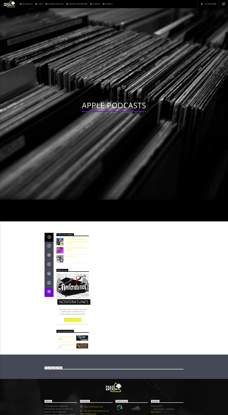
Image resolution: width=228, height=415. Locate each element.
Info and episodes (72, 339)
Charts (96, 4)
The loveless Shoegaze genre (76, 268)
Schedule (28, 4)
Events (109, 4)
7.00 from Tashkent (67, 356)
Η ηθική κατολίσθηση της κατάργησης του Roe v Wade (77, 261)
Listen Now (210, 4)
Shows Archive (56, 4)
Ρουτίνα (70, 276)
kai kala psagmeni (66, 364)
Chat (40, 4)
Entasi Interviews (78, 4)
